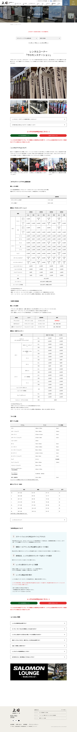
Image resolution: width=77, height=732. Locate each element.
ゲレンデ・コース (18, 4)
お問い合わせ (19, 724)
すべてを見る (63, 709)
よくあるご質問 (43, 42)
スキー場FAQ (12, 726)
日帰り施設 (53, 4)
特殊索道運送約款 (23, 726)
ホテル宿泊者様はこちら (24, 135)
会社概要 (12, 724)
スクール (38, 4)
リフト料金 (25, 4)
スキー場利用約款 (29, 726)
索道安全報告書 (17, 726)
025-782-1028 (14, 716)
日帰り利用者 (49, 38)
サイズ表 (30, 42)
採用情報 (25, 724)
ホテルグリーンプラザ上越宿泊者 (26, 38)
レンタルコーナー (32, 4)
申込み (36, 42)
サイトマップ (35, 726)
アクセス (58, 4)
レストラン (48, 4)
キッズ (43, 4)
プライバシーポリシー (33, 724)
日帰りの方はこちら (53, 135)
